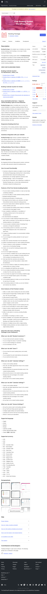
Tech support (4, 540)
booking (43, 67)
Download (43, 34)
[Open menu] (45, 2)
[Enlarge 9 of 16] (18, 509)
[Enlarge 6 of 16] (18, 484)
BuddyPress (4, 579)
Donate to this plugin (37, 124)
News (2, 564)
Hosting (3, 566)
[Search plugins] (14, 13)
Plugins (14, 566)
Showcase (15, 562)
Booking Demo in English (8, 75)
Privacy (3, 568)
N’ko (5, 585)
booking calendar (42, 70)
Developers (26, 566)
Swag (37, 568)
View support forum (36, 113)
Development (26, 41)
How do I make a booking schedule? (9, 525)
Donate (38, 566)
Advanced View (36, 76)
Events (37, 564)
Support (44, 41)
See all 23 (44, 62)
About (2, 562)
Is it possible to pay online (7, 536)
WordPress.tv (27, 568)
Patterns (15, 568)
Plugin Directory (4, 5)
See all (44, 98)
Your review (35, 98)
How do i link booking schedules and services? (11, 529)
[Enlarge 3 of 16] (8, 500)
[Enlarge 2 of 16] (8, 492)
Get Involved (38, 562)
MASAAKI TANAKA (14, 36)
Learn (25, 562)
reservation (43, 72)
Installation (17, 41)
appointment (43, 65)
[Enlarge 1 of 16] (8, 484)
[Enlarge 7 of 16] (18, 492)
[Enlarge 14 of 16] (28, 508)
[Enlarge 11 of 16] (28, 484)
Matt (3, 575)
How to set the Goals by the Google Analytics (11, 532)
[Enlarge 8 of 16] (18, 500)
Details (4, 41)
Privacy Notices (4, 521)
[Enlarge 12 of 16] (28, 492)
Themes (14, 564)
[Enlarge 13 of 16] (28, 500)
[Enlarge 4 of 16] (8, 508)
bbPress (3, 577)
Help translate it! (32, 9)
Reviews (10, 41)
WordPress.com (5, 572)
